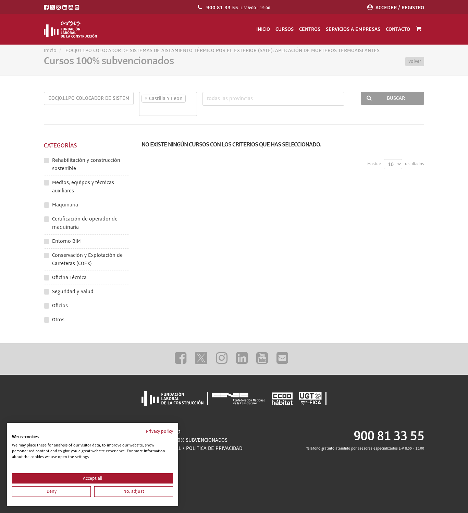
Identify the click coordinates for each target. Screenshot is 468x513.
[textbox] (153, 109)
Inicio (263, 29)
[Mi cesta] (418, 29)
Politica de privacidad (214, 448)
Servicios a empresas (353, 29)
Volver (414, 61)
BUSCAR (396, 98)
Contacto (398, 29)
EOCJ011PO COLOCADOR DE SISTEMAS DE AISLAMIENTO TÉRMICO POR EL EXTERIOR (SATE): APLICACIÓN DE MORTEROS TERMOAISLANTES (222, 50)
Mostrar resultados (395, 164)
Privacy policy (159, 431)
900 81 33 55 (222, 7)
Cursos (284, 29)
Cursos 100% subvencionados (189, 440)
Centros (309, 29)
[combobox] (168, 104)
